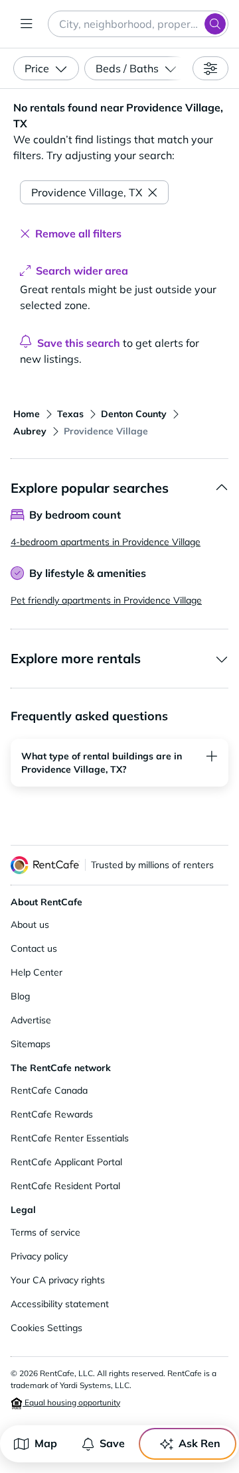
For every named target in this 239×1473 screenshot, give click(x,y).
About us (30, 924)
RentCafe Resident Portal (65, 1186)
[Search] (215, 23)
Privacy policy (39, 1256)
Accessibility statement (60, 1304)
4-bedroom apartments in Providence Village (105, 542)
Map (46, 1443)
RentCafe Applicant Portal (66, 1162)
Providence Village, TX (86, 192)
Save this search (78, 343)
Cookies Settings (46, 1328)
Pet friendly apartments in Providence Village (106, 600)
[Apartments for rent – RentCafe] (45, 865)
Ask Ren (199, 1443)
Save (112, 1443)
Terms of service (45, 1232)
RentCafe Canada (49, 1090)
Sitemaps (30, 1044)
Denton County (134, 414)
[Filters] (210, 68)
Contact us (34, 948)
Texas (70, 414)
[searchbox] (138, 24)
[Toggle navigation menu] (26, 24)
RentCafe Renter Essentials (70, 1138)
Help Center (36, 972)
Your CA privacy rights (58, 1280)
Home (26, 414)
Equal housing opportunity (71, 1402)
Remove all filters (78, 233)
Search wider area (82, 270)
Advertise (31, 1020)
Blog (20, 996)
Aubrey (29, 431)
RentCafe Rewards (52, 1114)
